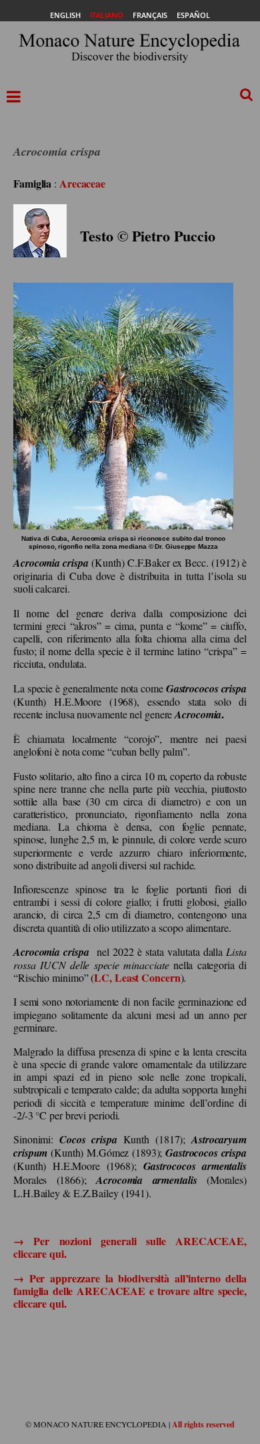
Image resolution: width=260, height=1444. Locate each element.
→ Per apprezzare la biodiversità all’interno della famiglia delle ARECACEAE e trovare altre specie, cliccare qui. (130, 1290)
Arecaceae (82, 183)
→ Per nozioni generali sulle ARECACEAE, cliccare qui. (130, 1247)
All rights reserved (203, 1424)
